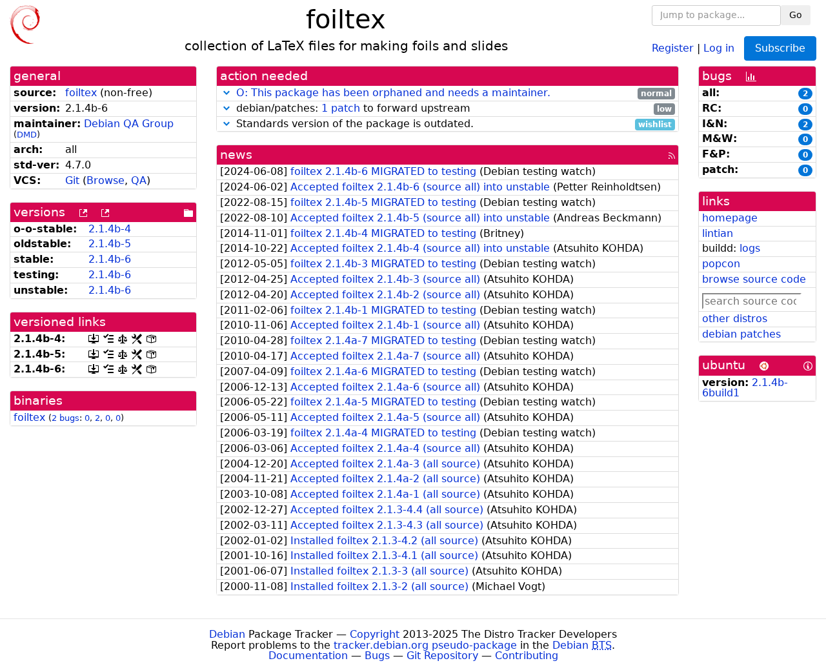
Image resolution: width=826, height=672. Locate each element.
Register (673, 47)
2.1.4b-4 (109, 229)
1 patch (340, 108)
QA (138, 180)
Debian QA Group (129, 123)
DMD (27, 134)
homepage (730, 218)
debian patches (741, 334)
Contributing (526, 655)
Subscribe (780, 48)
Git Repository (442, 655)
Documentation (308, 655)
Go (795, 15)
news (236, 154)
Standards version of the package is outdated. (452, 124)
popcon (721, 264)
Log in (718, 47)
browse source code (754, 279)
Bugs (377, 655)
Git (72, 180)
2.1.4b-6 (109, 259)
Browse (105, 180)
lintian (717, 233)
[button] (226, 93)
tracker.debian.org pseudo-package (425, 645)
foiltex (81, 93)
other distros (734, 318)
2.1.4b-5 (109, 244)
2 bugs (65, 418)
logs (750, 248)
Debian (227, 634)
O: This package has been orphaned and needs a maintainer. (393, 93)
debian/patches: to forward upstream (452, 108)
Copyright (374, 634)
